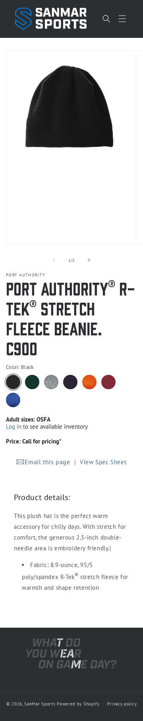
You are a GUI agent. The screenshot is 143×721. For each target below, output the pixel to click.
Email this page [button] (47, 462)
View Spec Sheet (103, 462)
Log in (13, 426)
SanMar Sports (39, 704)
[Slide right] (89, 260)
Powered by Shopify (78, 704)
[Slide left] (54, 260)
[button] (122, 19)
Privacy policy (122, 704)
